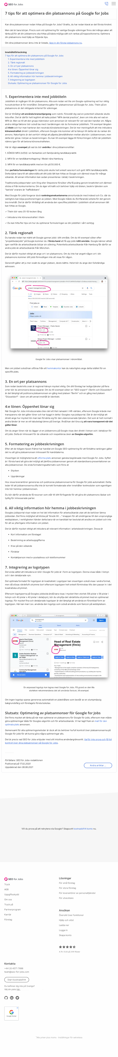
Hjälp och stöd (66, 920)
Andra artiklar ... (98, 765)
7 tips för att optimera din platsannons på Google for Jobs (34, 55)
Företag (8, 919)
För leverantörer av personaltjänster (77, 893)
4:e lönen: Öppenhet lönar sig (23, 69)
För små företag (67, 883)
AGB (6, 889)
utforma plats (44, 458)
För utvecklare (66, 898)
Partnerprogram (12, 909)
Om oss (8, 899)
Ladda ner (64, 925)
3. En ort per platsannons (21, 66)
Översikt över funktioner (71, 915)
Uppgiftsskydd (11, 894)
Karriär (7, 914)
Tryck (7, 884)
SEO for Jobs (13, 4)
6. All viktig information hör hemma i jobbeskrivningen (35, 76)
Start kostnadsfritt (16, 979)
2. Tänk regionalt (16, 62)
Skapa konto (65, 935)
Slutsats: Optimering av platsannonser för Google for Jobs (37, 83)
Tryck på (8, 904)
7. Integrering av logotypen (21, 79)
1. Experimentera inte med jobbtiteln (26, 59)
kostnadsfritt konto (83, 828)
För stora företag (67, 888)
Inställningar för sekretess (70, 1037)
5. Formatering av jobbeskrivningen (26, 72)
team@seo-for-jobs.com (16, 971)
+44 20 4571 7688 (13, 968)
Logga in (63, 930)
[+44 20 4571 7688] (106, 3)
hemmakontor (54, 368)
